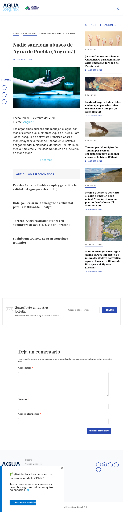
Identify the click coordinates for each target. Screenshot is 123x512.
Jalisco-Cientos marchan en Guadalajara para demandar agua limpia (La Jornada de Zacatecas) (102, 61)
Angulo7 (28, 122)
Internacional (94, 245)
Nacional (90, 49)
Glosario (28, 460)
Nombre (23, 399)
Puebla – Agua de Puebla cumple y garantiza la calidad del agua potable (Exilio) (45, 187)
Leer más (46, 160)
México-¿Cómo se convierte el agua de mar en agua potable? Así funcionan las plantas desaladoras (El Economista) (102, 199)
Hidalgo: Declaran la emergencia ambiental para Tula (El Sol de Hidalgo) (43, 205)
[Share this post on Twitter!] (4, 94)
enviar (110, 310)
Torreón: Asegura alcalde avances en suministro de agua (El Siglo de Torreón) (41, 223)
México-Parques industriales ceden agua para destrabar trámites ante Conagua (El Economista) (103, 107)
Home (16, 34)
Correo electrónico (29, 413)
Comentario (25, 367)
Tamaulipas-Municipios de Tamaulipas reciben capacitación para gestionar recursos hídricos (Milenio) (102, 152)
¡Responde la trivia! (25, 502)
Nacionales (30, 34)
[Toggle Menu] (111, 9)
